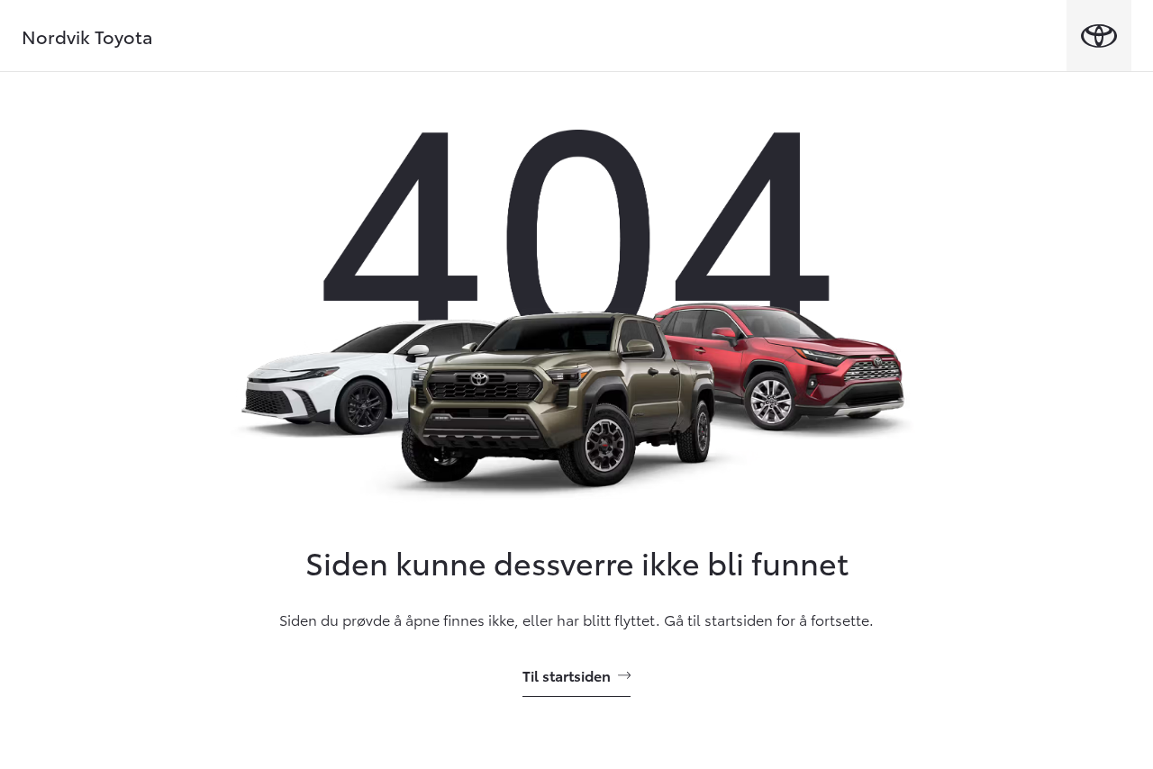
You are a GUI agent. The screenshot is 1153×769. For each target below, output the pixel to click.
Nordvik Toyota (87, 36)
